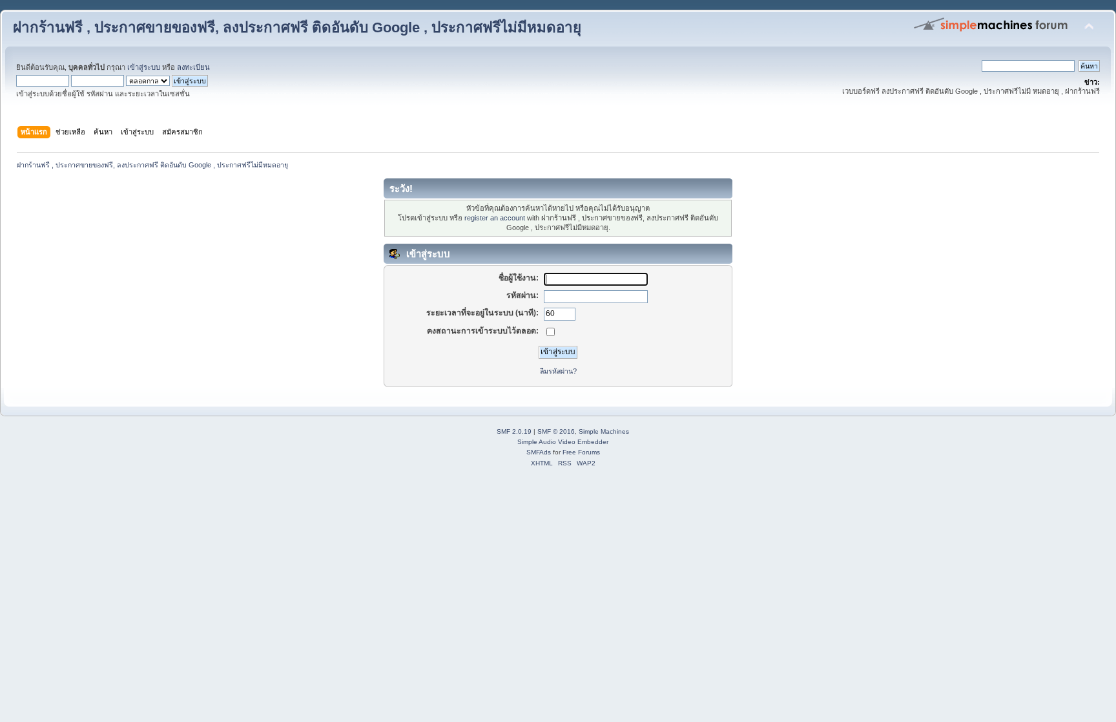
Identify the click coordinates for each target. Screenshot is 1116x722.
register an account (494, 218)
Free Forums (581, 452)
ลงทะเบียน (193, 67)
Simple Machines (604, 431)
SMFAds (538, 452)
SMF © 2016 (556, 431)
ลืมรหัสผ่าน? (558, 371)
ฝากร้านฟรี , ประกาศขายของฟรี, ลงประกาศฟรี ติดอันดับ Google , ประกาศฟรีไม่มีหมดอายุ (297, 27)
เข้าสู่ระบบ (143, 67)
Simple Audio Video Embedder (562, 441)
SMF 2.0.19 (514, 431)
